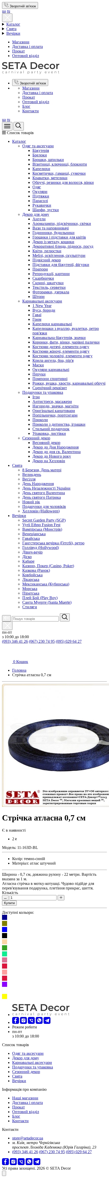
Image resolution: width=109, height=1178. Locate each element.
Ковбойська (32, 575)
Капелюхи (41, 169)
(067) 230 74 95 (42, 641)
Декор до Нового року (51, 456)
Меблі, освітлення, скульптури (58, 255)
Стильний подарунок (50, 429)
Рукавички (41, 205)
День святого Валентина (43, 493)
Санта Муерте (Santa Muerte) (46, 602)
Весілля (28, 479)
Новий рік (31, 502)
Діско (27, 557)
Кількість (10, 892)
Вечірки (13, 33)
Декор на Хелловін (48, 461)
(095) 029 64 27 (69, 641)
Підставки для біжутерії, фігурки (60, 264)
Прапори (40, 269)
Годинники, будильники (53, 232)
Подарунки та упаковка (42, 392)
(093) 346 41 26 (15, 641)
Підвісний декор (46, 260)
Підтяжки (40, 196)
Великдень (31, 474)
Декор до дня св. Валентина (56, 452)
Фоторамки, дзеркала (50, 292)
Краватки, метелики (49, 178)
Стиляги (29, 607)
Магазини (20, 42)
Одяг (36, 187)
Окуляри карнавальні (50, 369)
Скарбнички (43, 278)
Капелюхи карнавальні (52, 324)
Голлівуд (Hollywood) (40, 547)
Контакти (30, 111)
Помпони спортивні (49, 379)
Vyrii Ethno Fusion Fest (41, 525)
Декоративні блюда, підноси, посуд (62, 246)
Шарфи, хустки (45, 210)
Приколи (40, 420)
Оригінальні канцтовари (53, 410)
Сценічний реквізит (49, 388)
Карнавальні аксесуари (42, 301)
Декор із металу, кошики (53, 242)
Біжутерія (40, 150)
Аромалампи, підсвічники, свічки (61, 223)
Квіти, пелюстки (46, 251)
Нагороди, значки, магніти (55, 406)
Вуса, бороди (43, 310)
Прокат (18, 51)
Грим (36, 319)
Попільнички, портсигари (55, 415)
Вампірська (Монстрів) (42, 529)
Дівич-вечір (32, 552)
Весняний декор (46, 442)
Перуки (39, 374)
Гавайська (31, 538)
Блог (26, 106)
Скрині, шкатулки (48, 283)
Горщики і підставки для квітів (59, 237)
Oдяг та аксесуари (38, 146)
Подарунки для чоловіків (44, 506)
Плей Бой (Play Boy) (40, 598)
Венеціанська (34, 534)
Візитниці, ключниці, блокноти (59, 164)
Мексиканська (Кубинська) (45, 584)
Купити (9, 903)
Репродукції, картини (51, 274)
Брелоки (39, 155)
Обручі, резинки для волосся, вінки (63, 182)
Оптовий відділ (25, 55)
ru (8, 11)
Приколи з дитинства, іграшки (58, 424)
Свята (11, 29)
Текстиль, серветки (49, 287)
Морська (29, 588)
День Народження (38, 483)
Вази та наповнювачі (50, 228)
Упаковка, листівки (49, 433)
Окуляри (39, 191)
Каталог (13, 24)
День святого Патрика (41, 497)
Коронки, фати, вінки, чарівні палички (66, 342)
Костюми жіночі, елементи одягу (60, 351)
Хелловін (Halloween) (41, 511)
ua (4, 11)
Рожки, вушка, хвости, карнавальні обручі (68, 383)
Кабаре (28, 561)
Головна (19, 670)
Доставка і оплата (27, 46)
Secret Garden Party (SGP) (44, 520)
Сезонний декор (36, 438)
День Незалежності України (46, 488)
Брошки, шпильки (48, 159)
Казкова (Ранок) (36, 570)
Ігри (36, 397)
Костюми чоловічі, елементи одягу (62, 356)
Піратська (30, 593)
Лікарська (30, 579)
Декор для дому (35, 214)
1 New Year (41, 306)
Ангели (39, 219)
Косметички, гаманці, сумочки (59, 173)
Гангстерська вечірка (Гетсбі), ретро (53, 543)
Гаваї (36, 315)
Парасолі (40, 201)
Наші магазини (25, 1098)
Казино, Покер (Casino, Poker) (48, 566)
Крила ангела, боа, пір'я (53, 360)
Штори (38, 296)
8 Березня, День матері (41, 470)
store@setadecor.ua (27, 1138)
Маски (38, 365)
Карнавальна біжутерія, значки (59, 337)
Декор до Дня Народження (55, 447)
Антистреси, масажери (52, 401)
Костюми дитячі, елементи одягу (60, 347)
